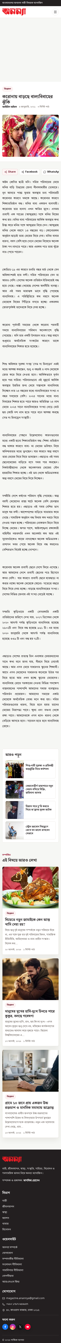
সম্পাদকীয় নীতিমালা (13, 1259)
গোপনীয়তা (8, 1276)
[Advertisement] (30, 50)
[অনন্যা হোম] (14, 11)
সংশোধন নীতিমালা (12, 1264)
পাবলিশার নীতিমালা (12, 1270)
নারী (4, 1201)
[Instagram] (13, 1327)
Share (12, 172)
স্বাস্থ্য (4, 1212)
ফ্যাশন (5, 1218)
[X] (20, 1327)
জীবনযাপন (8, 1206)
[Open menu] (55, 12)
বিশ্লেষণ (7, 89)
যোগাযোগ (7, 1253)
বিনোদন (6, 1229)
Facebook (31, 172)
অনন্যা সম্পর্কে (9, 1247)
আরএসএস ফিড (10, 1282)
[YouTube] (28, 1327)
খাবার (5, 1224)
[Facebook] (5, 1327)
